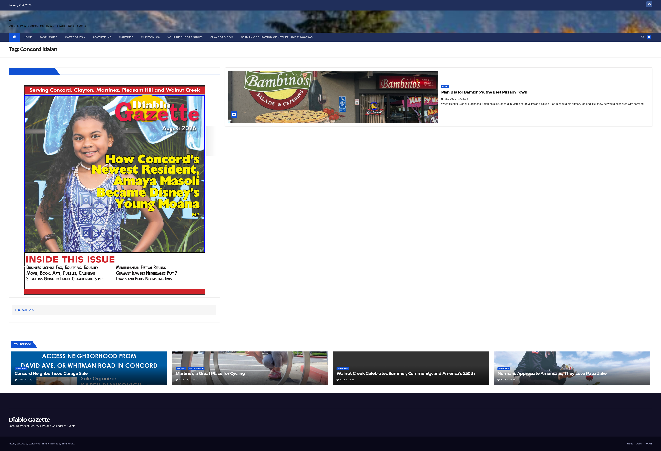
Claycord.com (221, 37)
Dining (445, 86)
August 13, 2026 (28, 380)
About (639, 443)
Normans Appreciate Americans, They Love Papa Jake (552, 373)
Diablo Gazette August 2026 (32, 71)
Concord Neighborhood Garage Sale (51, 373)
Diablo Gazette (10, 20)
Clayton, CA (150, 37)
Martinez (126, 37)
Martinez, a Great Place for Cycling (210, 373)
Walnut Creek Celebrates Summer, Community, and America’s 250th (406, 373)
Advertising (102, 37)
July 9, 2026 (347, 380)
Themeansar (68, 443)
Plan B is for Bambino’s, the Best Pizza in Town (484, 92)
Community (21, 369)
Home (630, 443)
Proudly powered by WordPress (25, 443)
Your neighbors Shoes (185, 37)
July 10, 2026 (187, 380)
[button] (642, 37)
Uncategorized (196, 369)
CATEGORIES (74, 37)
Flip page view (24, 310)
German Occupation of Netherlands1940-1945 (277, 37)
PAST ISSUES (48, 37)
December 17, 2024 (456, 99)
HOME (28, 37)
